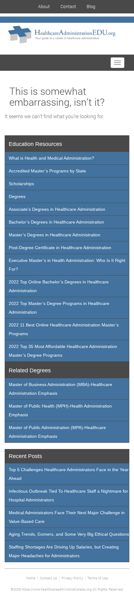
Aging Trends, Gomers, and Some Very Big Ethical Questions (69, 534)
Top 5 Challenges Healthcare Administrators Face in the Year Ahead (69, 474)
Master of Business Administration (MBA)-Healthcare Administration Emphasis (60, 389)
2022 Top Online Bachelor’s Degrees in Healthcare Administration (59, 286)
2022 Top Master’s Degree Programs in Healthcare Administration (59, 308)
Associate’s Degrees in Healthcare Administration (57, 209)
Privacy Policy (72, 578)
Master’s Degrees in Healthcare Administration (54, 234)
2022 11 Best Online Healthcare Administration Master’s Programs (64, 329)
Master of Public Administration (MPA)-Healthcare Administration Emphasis (57, 432)
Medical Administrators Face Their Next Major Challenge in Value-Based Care (67, 517)
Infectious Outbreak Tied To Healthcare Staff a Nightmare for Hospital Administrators (68, 495)
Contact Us (48, 578)
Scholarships (21, 183)
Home (31, 578)
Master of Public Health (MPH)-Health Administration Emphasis (60, 410)
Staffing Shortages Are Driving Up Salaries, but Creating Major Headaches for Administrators (64, 551)
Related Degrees (30, 370)
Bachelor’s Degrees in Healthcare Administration (56, 222)
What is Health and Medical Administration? (51, 158)
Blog (91, 6)
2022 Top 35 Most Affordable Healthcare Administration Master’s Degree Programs (63, 351)
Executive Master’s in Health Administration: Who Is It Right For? (67, 265)
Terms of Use (97, 578)
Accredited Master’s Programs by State (47, 170)
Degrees (17, 196)
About (44, 6)
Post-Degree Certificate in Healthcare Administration (60, 247)
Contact (68, 6)
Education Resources (35, 144)
